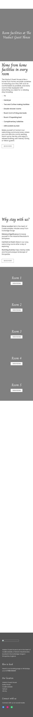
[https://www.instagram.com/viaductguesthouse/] (7, 707)
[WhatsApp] (12, 707)
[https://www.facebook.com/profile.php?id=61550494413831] (3, 707)
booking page (16, 669)
